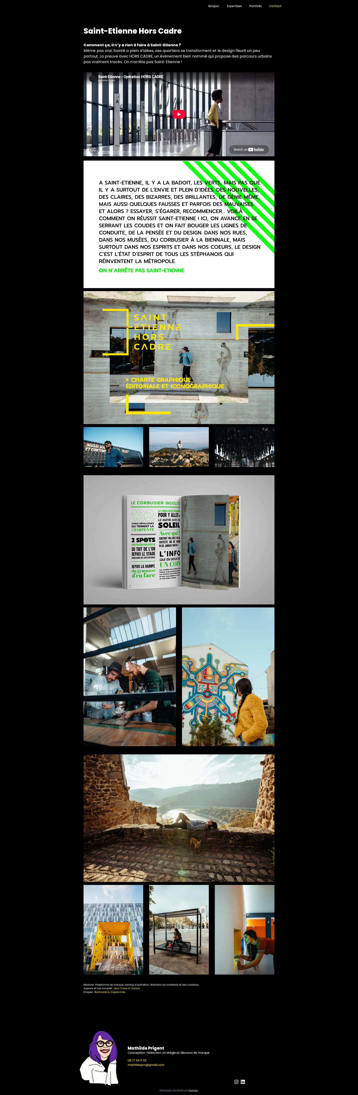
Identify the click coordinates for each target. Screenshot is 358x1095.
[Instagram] (236, 1082)
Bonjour (213, 6)
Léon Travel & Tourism (127, 988)
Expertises (234, 6)
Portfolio (255, 6)
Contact (275, 6)
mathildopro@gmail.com (146, 1065)
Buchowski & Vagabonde (110, 992)
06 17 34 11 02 (137, 1060)
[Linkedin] (243, 1082)
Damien (193, 1090)
